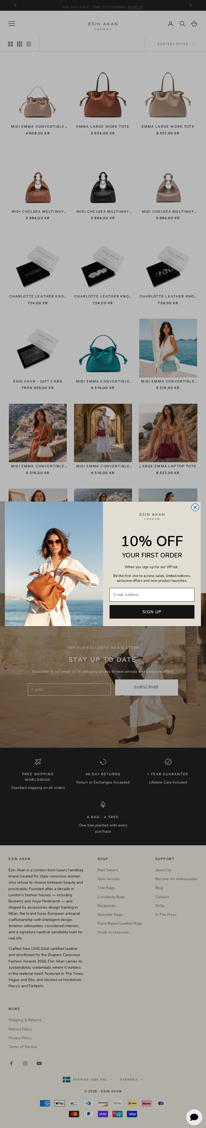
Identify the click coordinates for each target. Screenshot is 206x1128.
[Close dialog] (195, 507)
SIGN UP (151, 612)
